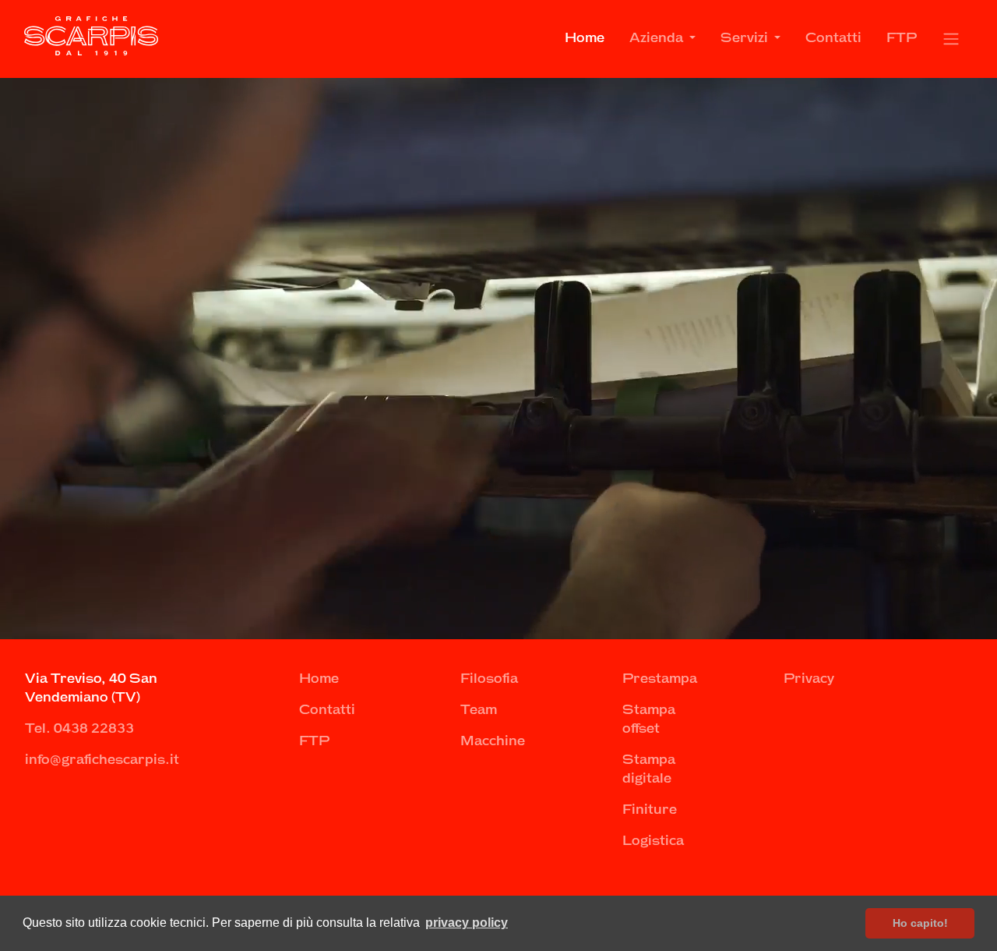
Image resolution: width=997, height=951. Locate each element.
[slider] (497, 628)
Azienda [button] (657, 38)
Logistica (653, 841)
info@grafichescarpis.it (102, 760)
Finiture (649, 810)
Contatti (833, 38)
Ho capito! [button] (920, 923)
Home (584, 38)
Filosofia (489, 679)
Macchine (492, 741)
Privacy (809, 679)
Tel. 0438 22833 (79, 729)
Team (478, 710)
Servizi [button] (745, 38)
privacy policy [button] (466, 922)
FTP (901, 38)
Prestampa (659, 679)
